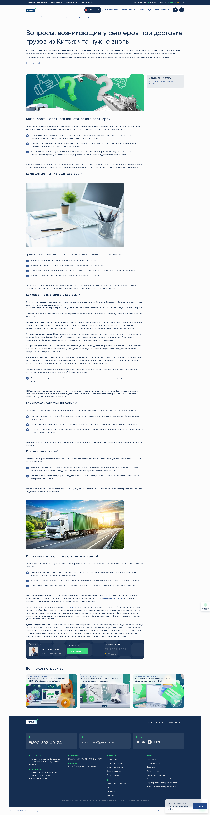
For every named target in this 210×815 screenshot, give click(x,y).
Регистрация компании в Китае (161, 779)
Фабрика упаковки (115, 767)
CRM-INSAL (111, 791)
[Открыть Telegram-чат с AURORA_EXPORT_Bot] (175, 9)
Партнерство (42, 2)
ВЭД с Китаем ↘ (93, 10)
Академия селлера (71, 2)
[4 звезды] (120, 649)
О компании (30, 2)
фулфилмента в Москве (72, 607)
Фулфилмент (152, 767)
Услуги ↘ (150, 10)
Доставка (151, 760)
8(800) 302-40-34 (45, 743)
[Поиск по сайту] (182, 2)
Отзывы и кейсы (56, 2)
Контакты (165, 10)
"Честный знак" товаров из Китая (162, 787)
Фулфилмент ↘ (126, 10)
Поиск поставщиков (156, 775)
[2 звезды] (111, 649)
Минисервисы (86, 2)
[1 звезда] (107, 649)
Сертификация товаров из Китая (162, 783)
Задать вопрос (77, 651)
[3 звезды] (116, 649)
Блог (157, 10)
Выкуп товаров (153, 771)
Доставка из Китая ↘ (110, 10)
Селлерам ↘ (139, 10)
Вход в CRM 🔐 (173, 2)
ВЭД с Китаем (153, 763)
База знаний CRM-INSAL (117, 784)
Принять (200, 806)
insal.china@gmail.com (98, 742)
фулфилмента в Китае (111, 598)
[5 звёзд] (125, 649)
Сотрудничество (114, 763)
